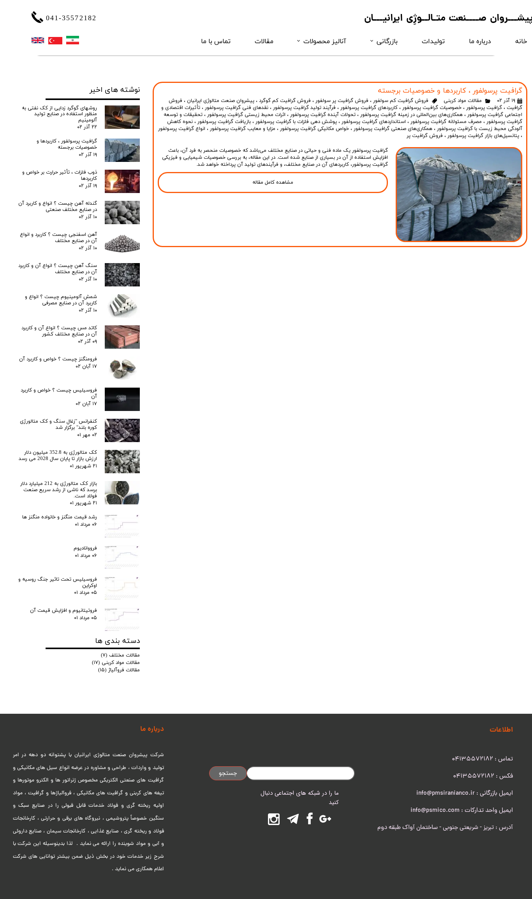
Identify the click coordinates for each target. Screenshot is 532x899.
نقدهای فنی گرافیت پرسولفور (236, 107)
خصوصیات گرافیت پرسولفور (432, 107)
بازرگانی (387, 41)
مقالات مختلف (120, 655)
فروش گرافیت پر (425, 135)
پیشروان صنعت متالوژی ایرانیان (220, 100)
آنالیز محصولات (324, 41)
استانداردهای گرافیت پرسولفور (374, 121)
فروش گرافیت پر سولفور (341, 100)
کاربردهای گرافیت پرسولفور (369, 107)
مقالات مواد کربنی (463, 100)
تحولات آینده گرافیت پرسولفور (323, 114)
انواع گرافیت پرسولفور (181, 128)
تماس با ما (216, 41)
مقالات (264, 41)
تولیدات (433, 41)
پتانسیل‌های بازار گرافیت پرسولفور (483, 135)
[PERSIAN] (72, 40)
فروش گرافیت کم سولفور (400, 100)
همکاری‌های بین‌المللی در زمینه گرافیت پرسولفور (411, 114)
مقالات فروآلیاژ (119, 670)
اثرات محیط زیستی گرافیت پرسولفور (246, 114)
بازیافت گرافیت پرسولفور (224, 121)
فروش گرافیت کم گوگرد (285, 100)
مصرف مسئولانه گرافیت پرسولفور (446, 121)
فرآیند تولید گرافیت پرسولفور (304, 107)
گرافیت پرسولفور (484, 107)
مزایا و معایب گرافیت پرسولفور (242, 128)
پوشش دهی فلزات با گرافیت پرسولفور (296, 121)
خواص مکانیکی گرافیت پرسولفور (314, 128)
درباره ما (480, 41)
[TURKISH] (55, 40)
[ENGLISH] (37, 40)
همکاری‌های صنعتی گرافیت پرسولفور (393, 128)
